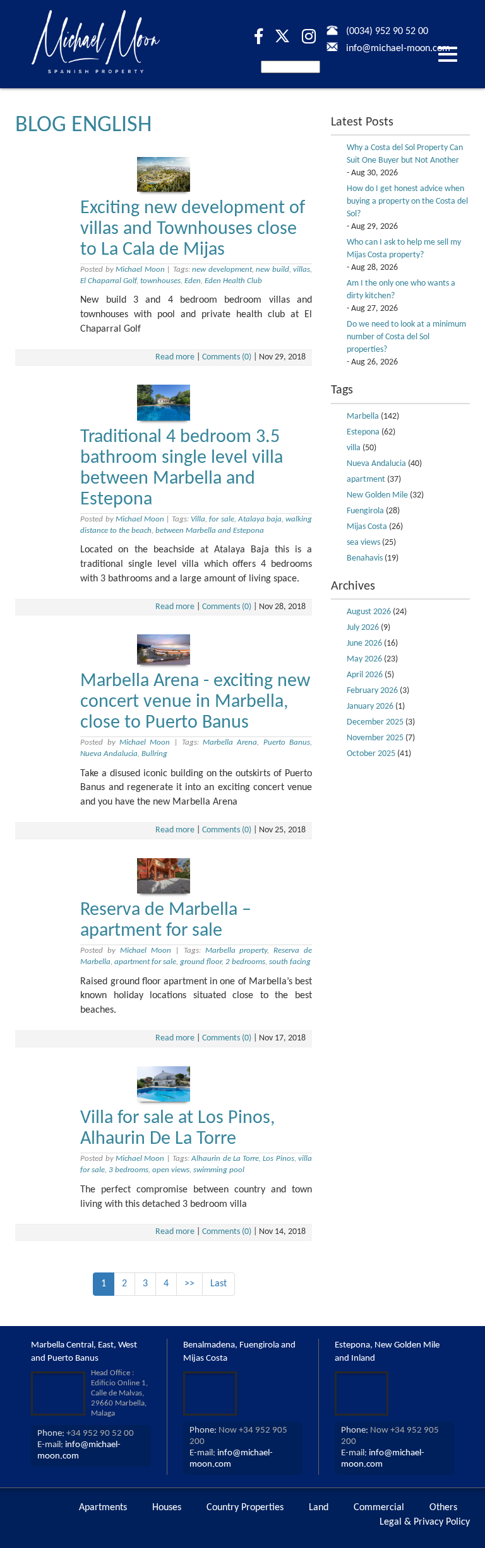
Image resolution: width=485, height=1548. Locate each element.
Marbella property (236, 950)
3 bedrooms (128, 1170)
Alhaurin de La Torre (225, 1159)
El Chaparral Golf (108, 281)
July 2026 (363, 627)
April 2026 (365, 675)
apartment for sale (145, 962)
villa (354, 448)
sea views (363, 542)
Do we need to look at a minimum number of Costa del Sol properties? (406, 337)
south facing (290, 962)
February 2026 (372, 690)
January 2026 (370, 706)
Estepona (363, 432)
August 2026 (369, 612)
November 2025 (375, 738)
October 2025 (371, 754)
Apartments (103, 1508)
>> (189, 1284)
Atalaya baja (260, 519)
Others (443, 1508)
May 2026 (364, 659)
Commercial (379, 1508)
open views (170, 1170)
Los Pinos (278, 1159)
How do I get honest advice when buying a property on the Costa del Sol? (407, 201)
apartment (366, 479)
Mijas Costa (367, 527)
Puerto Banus (286, 742)
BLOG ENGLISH (83, 125)
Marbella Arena (230, 742)
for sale (221, 519)
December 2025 (375, 722)
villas (301, 269)
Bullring (154, 754)
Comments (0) (226, 357)
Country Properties (245, 1508)
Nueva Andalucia (109, 754)
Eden (192, 281)
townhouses (160, 281)
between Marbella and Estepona (209, 531)
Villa (198, 519)
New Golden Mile (377, 495)
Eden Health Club (233, 281)
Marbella (363, 416)
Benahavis (365, 558)
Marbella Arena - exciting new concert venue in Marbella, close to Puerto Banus (195, 702)
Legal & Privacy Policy (425, 1522)
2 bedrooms (245, 962)
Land (318, 1508)
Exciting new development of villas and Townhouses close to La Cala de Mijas (192, 229)
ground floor (201, 962)
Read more (175, 357)
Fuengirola (365, 511)
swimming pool (218, 1170)
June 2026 (364, 643)
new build (272, 269)
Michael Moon (140, 269)
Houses (166, 1508)
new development (221, 269)
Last (218, 1284)
